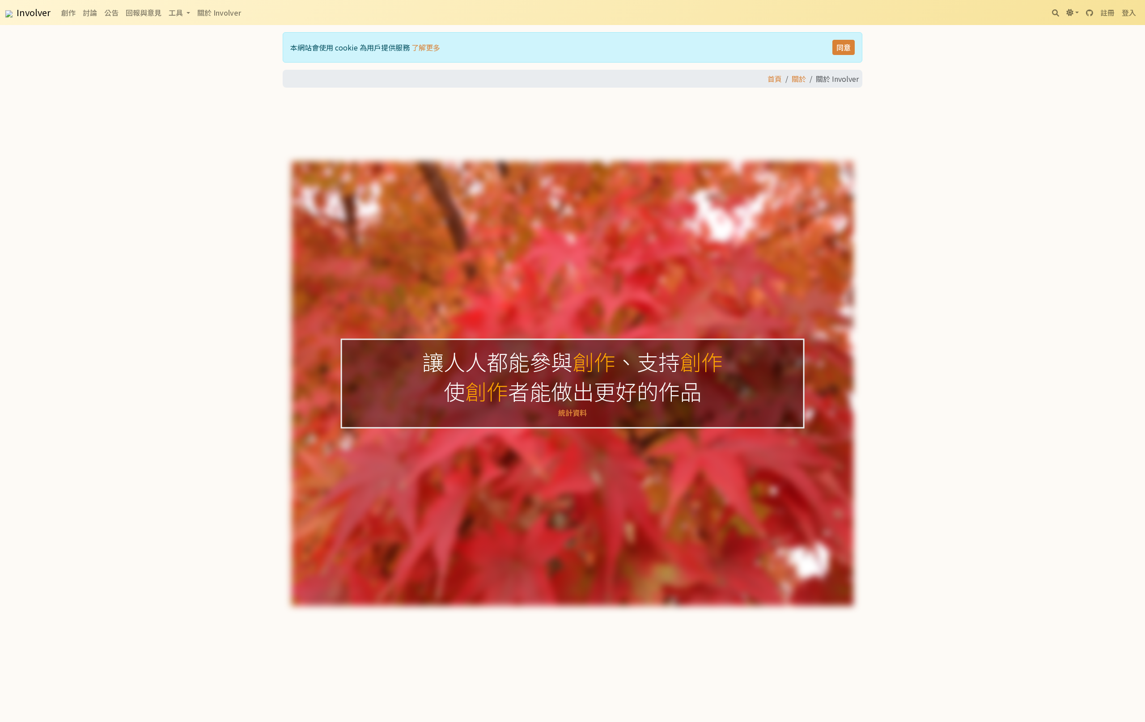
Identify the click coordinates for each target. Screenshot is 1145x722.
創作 (68, 12)
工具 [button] (177, 12)
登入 (1129, 12)
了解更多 (425, 47)
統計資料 (572, 413)
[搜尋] (1055, 12)
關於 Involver (219, 12)
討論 (90, 12)
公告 (111, 12)
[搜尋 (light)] (1072, 12)
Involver (33, 12)
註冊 (1107, 12)
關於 (799, 78)
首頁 (775, 78)
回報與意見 (143, 12)
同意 (843, 47)
